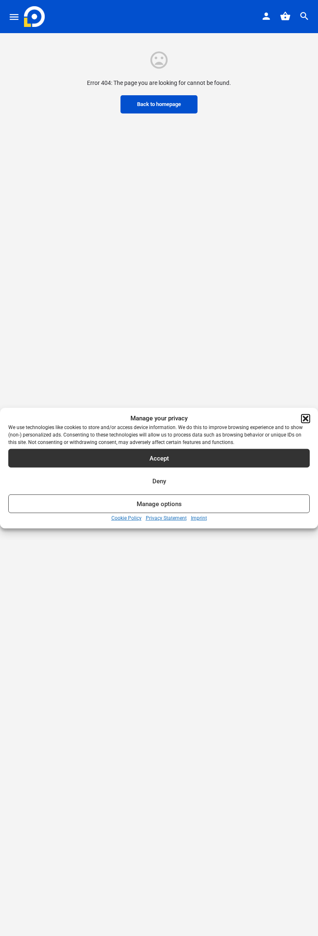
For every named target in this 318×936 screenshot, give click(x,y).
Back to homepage (159, 104)
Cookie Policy (126, 518)
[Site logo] (35, 16)
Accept (159, 458)
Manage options (159, 504)
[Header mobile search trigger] (304, 16)
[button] (305, 418)
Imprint (199, 518)
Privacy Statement (166, 518)
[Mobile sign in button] (266, 16)
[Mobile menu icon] (14, 17)
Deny (159, 481)
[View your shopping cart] (285, 16)
